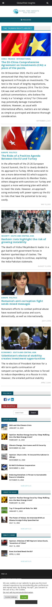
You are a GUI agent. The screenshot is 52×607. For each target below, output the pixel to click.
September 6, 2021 (43, 121)
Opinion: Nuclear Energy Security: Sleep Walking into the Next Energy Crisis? (29, 436)
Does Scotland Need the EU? (21, 551)
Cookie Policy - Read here (26, 602)
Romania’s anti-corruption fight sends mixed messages (22, 302)
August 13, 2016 (44, 266)
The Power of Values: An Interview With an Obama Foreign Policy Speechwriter (27, 519)
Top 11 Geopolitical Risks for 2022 (23, 508)
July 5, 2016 (46, 321)
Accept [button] (24, 597)
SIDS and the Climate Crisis (20, 425)
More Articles (26, 486)
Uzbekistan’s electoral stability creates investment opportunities (23, 357)
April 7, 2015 (46, 383)
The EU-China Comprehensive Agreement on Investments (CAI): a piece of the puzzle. (23, 65)
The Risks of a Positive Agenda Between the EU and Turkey (21, 157)
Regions (26, 20)
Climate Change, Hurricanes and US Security (27, 445)
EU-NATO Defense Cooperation (22, 465)
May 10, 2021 (46, 204)
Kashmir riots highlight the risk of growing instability (23, 241)
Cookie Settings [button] (11, 597)
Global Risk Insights (26, 3)
